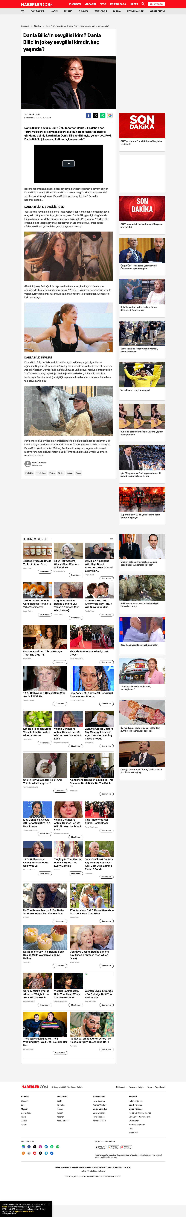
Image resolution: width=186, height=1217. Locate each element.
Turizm (60, 1113)
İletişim (141, 1087)
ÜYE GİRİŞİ (158, 4)
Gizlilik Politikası (135, 1105)
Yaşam (78, 473)
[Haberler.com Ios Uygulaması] (100, 1147)
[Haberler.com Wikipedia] (29, 1153)
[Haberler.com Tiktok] (40, 1153)
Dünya (24, 1124)
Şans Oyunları (99, 1113)
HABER (134, 4)
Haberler (25, 1096)
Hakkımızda (120, 1087)
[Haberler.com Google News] (23, 1147)
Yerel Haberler (63, 1121)
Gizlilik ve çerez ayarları (74, 1176)
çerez (4, 1207)
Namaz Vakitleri (99, 1105)
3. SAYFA (83, 11)
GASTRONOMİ (157, 11)
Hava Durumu (99, 1101)
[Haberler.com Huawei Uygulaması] (126, 1147)
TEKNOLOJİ (101, 11)
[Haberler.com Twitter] (35, 1147)
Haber (83, 1171)
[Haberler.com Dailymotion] (52, 1153)
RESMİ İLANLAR (135, 11)
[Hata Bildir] (88, 1176)
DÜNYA (117, 11)
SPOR (103, 4)
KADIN (54, 11)
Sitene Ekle (133, 1132)
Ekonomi (24, 1101)
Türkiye (61, 473)
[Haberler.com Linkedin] (46, 1147)
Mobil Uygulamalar (137, 1124)
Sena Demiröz (39, 462)
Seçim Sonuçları (100, 1109)
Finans (60, 1109)
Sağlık (59, 1101)
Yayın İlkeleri (160, 1087)
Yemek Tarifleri (99, 1121)
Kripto (23, 1117)
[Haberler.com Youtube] (35, 1153)
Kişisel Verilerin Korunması (140, 1113)
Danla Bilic (29, 473)
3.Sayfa (24, 1121)
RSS (131, 1128)
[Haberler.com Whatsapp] (52, 1147)
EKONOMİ (75, 4)
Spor (23, 1105)
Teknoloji (61, 1105)
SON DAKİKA (37, 11)
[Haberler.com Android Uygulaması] (113, 1147)
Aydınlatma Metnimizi (24, 1211)
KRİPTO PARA (118, 4)
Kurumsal (133, 1096)
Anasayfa (25, 26)
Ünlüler (52, 473)
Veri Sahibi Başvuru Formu (140, 1117)
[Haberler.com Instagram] (40, 1147)
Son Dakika (26, 1113)
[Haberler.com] (34, 1087)
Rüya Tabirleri (99, 1117)
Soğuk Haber (41, 473)
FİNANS (68, 11)
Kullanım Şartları (136, 1101)
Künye (149, 1087)
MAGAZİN (90, 4)
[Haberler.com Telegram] (46, 1153)
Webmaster (134, 1121)
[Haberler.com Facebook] (29, 1147)
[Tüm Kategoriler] (22, 11)
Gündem (37, 26)
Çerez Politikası (135, 1109)
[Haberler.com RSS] (23, 1153)
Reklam (132, 1087)
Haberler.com (99, 1096)
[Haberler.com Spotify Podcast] (57, 1147)
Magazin (70, 473)
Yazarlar (60, 1117)
